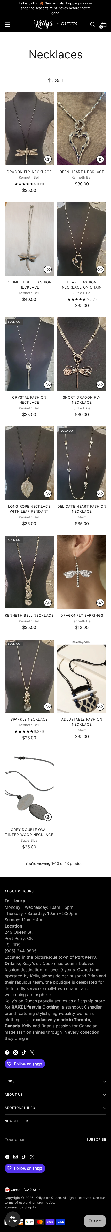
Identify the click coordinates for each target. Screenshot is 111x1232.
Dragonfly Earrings (81, 615)
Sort (59, 80)
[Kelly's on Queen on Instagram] (16, 1053)
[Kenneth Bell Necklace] (29, 572)
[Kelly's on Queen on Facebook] (8, 1053)
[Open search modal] (92, 24)
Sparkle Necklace (29, 719)
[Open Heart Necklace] (82, 129)
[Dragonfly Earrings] (82, 572)
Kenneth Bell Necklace (29, 615)
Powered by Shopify (20, 1207)
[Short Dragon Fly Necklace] (82, 354)
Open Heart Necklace (81, 172)
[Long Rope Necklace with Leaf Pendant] (29, 463)
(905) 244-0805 (21, 951)
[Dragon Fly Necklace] (29, 129)
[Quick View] (48, 159)
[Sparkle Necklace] (29, 676)
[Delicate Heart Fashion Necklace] (82, 463)
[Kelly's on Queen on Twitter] (32, 1053)
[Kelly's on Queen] (55, 24)
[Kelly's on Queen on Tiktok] (24, 1053)
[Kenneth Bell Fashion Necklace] (29, 239)
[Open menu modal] (7, 24)
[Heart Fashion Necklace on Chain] (82, 239)
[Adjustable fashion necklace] (82, 676)
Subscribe (96, 1139)
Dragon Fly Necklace (29, 172)
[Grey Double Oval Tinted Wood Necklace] (29, 786)
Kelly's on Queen (48, 1198)
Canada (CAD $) (23, 1190)
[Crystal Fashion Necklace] (29, 354)
